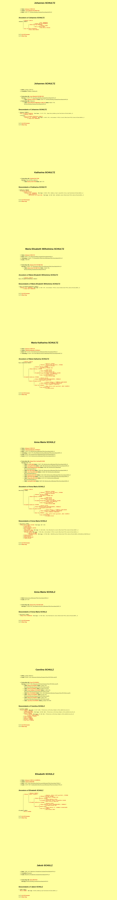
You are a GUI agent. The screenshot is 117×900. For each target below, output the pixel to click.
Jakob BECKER (31, 476)
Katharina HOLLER (50, 365)
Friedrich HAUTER (34, 178)
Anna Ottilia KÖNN (50, 376)
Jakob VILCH (49, 369)
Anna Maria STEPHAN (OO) (46, 367)
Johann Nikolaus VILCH (46, 370)
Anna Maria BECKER (32, 472)
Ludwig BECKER (31, 466)
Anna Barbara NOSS (45, 387)
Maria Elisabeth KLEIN (35, 381)
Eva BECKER (30, 464)
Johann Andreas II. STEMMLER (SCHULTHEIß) (51, 383)
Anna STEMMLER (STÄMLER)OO (52, 384)
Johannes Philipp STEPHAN (41, 366)
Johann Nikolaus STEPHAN (36, 368)
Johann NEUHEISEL (32, 194)
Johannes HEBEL (44, 25)
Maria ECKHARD (29, 781)
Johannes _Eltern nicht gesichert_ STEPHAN (51, 364)
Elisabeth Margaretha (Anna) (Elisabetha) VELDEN (47, 372)
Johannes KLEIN (44, 378)
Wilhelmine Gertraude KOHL (36, 195)
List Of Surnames (26, 34)
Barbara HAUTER (31, 181)
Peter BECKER (31, 470)
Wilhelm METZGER (33, 534)
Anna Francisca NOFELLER (46, 375)
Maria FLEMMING (32, 688)
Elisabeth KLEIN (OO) (45, 380)
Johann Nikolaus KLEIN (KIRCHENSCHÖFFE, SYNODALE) (48, 379)
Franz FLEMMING (34, 682)
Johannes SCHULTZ (30, 9)
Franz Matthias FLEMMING (34, 690)
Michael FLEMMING (32, 697)
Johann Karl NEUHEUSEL (34, 118)
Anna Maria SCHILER (45, 27)
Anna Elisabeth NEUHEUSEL (32, 10)
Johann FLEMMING (32, 685)
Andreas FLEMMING (32, 694)
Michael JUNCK (28, 532)
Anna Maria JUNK (32, 533)
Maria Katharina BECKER (33, 467)
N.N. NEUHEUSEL (44, 22)
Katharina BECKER (32, 475)
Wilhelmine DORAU (29, 712)
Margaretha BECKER (32, 478)
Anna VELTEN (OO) (50, 371)
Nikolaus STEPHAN (50, 363)
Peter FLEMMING (31, 693)
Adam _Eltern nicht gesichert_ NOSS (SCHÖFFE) (58, 386)
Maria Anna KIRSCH (34, 29)
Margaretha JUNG (29, 529)
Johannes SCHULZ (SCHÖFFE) (32, 780)
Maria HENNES (33, 880)
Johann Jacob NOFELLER (51, 373)
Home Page (24, 36)
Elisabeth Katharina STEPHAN (32, 350)
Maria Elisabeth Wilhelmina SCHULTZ (36, 102)
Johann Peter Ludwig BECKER (37, 461)
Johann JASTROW (28, 714)
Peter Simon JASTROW (33, 715)
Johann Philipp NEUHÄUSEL (41, 23)
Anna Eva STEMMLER (39, 385)
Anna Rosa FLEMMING (33, 700)
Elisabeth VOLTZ (50, 388)
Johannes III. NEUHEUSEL (31, 117)
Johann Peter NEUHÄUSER (36, 604)
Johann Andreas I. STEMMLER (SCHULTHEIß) (56, 382)
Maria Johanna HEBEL (40, 26)
